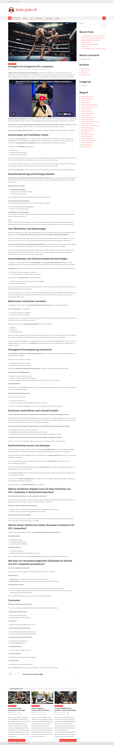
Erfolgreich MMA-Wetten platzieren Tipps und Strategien (65, 709)
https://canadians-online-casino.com (90, 126)
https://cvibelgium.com (86, 138)
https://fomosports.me (86, 136)
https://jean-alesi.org (86, 111)
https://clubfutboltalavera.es (88, 117)
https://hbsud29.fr (85, 103)
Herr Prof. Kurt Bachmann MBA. (27, 69)
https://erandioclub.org (86, 96)
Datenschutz (48, 18)
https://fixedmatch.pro (86, 147)
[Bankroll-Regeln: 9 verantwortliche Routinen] (42, 697)
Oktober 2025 (84, 73)
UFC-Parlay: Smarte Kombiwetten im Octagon (16, 709)
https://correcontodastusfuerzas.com (90, 121)
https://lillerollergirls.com (87, 119)
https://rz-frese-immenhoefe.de (89, 107)
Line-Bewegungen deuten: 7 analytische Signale (93, 48)
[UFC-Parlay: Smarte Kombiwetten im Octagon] (19, 697)
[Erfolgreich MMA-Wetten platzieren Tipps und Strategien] (66, 697)
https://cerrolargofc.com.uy (87, 98)
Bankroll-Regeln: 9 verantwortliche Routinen (40, 709)
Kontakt (57, 18)
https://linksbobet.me (86, 109)
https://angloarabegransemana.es (89, 105)
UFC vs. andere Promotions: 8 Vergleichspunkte (93, 38)
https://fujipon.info (85, 132)
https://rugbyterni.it (86, 115)
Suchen (81, 23)
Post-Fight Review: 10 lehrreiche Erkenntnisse (93, 36)
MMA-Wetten (16, 18)
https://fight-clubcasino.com (88, 134)
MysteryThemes (25, 743)
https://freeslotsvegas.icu (87, 128)
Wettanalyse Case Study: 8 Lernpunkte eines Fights (69, 740)
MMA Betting (12, 64)
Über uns (25, 18)
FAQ (32, 18)
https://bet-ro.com (85, 100)
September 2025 (85, 75)
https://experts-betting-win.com (89, 140)
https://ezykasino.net (86, 144)
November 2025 (85, 71)
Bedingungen (39, 18)
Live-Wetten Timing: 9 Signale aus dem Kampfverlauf (17, 740)
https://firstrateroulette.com (88, 130)
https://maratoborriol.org (87, 124)
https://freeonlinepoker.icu (87, 142)
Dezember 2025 (85, 68)
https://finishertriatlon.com (87, 113)
